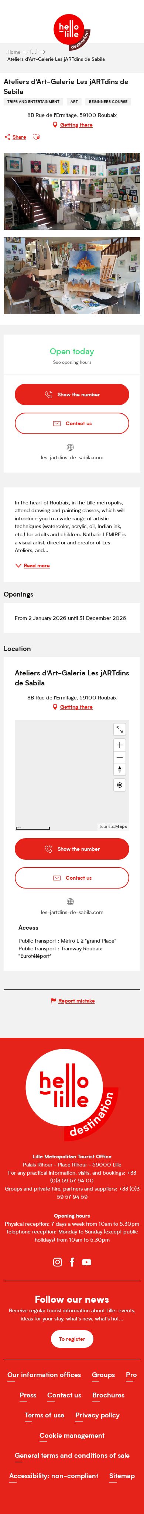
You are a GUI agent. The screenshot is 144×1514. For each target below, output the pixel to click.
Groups (103, 1374)
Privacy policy (97, 1415)
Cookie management (72, 1435)
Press (28, 1395)
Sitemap (122, 1475)
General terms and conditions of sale (72, 1455)
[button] (36, 137)
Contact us (64, 1395)
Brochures (108, 1395)
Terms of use (44, 1415)
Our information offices (44, 1374)
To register (72, 1339)
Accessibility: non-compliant (53, 1475)
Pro (131, 1374)
